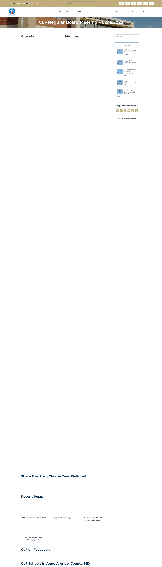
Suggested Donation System (63, 518)
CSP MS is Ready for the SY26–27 (34, 518)
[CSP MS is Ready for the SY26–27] (34, 508)
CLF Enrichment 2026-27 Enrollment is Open (130, 72)
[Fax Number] (14, 3)
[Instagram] (132, 110)
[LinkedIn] (136, 110)
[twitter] (133, 3)
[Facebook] (121, 110)
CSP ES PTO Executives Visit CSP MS (129, 92)
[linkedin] (151, 3)
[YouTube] (129, 110)
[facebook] (127, 3)
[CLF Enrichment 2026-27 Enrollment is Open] (93, 508)
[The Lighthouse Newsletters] (121, 3)
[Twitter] (125, 110)
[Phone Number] (9, 3)
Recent (127, 45)
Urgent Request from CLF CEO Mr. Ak (130, 82)
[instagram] (145, 3)
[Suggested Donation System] (63, 508)
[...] (128, 54)
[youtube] (139, 3)
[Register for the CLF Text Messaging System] (34, 528)
